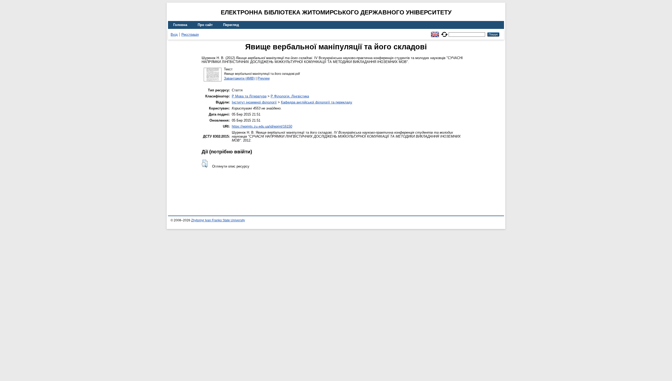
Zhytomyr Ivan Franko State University (218, 220)
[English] (435, 32)
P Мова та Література (249, 96)
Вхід (174, 34)
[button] (205, 164)
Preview (264, 78)
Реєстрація (190, 34)
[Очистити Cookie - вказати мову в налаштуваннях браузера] (444, 32)
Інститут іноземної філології (254, 102)
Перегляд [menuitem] (231, 25)
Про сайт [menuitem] (205, 25)
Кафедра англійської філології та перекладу (316, 102)
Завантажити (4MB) (239, 78)
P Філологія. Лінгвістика (290, 96)
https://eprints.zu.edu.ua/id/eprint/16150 (262, 126)
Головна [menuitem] (180, 25)
